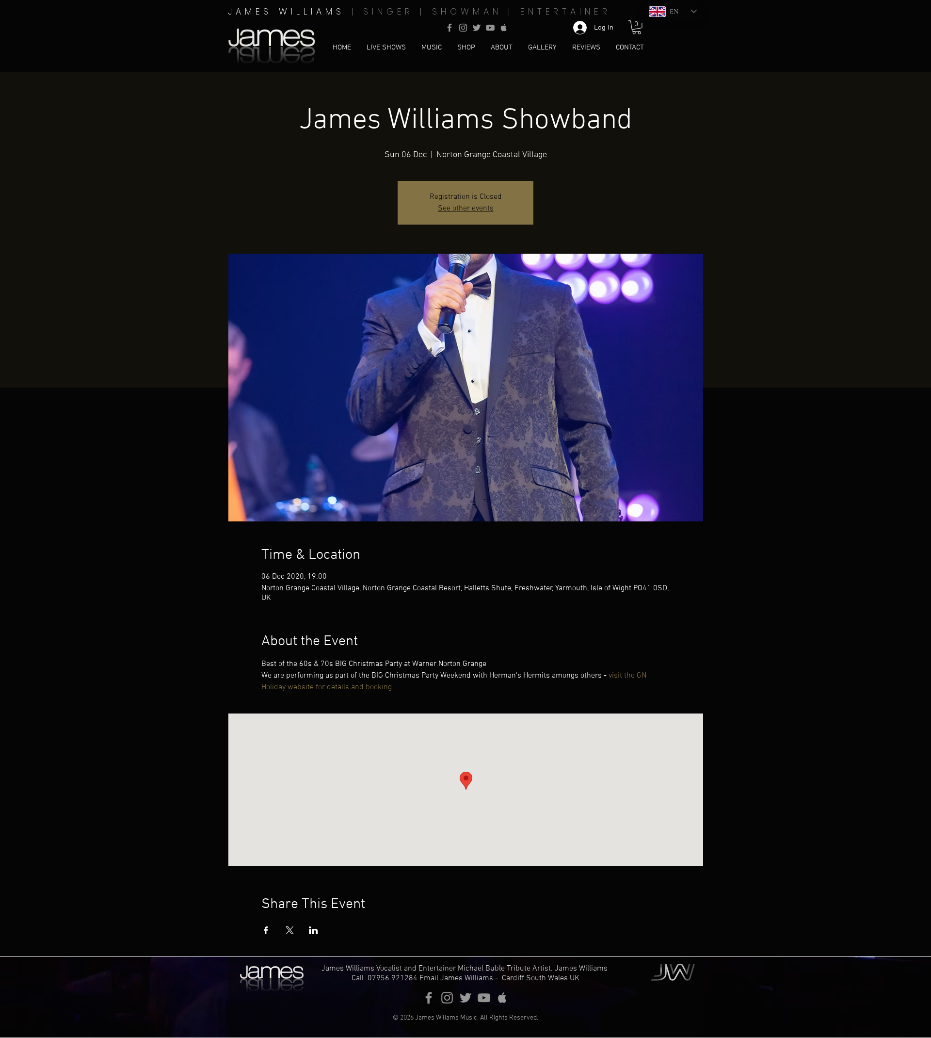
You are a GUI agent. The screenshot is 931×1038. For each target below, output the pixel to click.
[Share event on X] (289, 930)
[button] (636, 27)
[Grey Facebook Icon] (449, 27)
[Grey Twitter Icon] (476, 27)
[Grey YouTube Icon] (490, 27)
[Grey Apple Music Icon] (503, 27)
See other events (466, 208)
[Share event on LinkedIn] (313, 930)
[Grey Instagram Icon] (463, 27)
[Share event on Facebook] (266, 930)
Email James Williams (456, 978)
